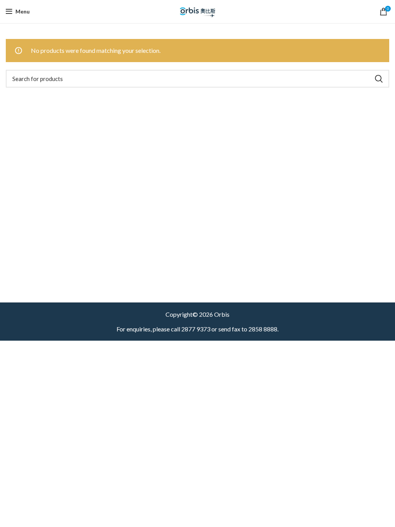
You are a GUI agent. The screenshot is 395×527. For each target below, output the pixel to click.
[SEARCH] (378, 79)
